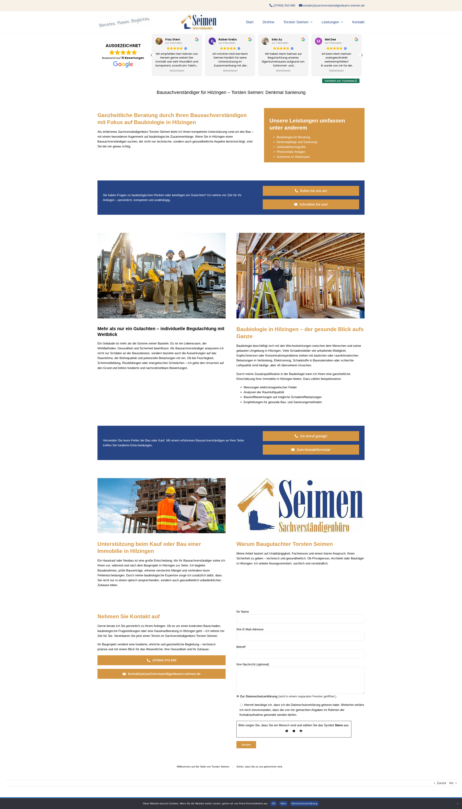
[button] (361, 55)
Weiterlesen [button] (177, 70)
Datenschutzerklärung (304, 803)
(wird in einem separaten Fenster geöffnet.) (288, 696)
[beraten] (124, 17)
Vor (451, 783)
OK (273, 803)
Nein (283, 803)
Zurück (441, 783)
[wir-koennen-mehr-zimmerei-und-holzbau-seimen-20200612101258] (199, 15)
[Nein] (457, 803)
